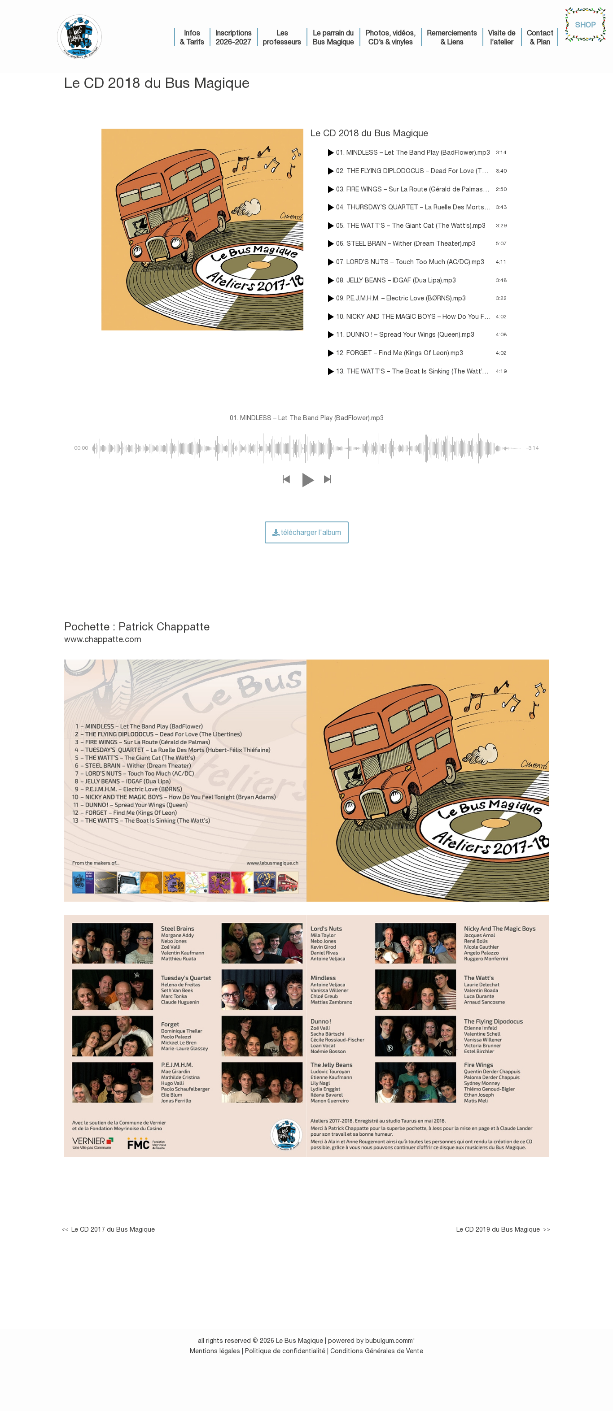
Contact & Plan (540, 37)
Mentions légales (215, 1351)
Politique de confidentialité (285, 1351)
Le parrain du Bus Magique (333, 37)
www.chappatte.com (102, 639)
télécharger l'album (310, 532)
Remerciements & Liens (452, 37)
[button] (285, 480)
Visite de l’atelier (502, 37)
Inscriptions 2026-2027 (233, 37)
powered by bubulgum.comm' (371, 1340)
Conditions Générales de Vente (376, 1351)
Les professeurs (282, 37)
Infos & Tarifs (192, 37)
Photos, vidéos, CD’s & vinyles (390, 37)
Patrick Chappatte (164, 626)
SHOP (585, 25)
